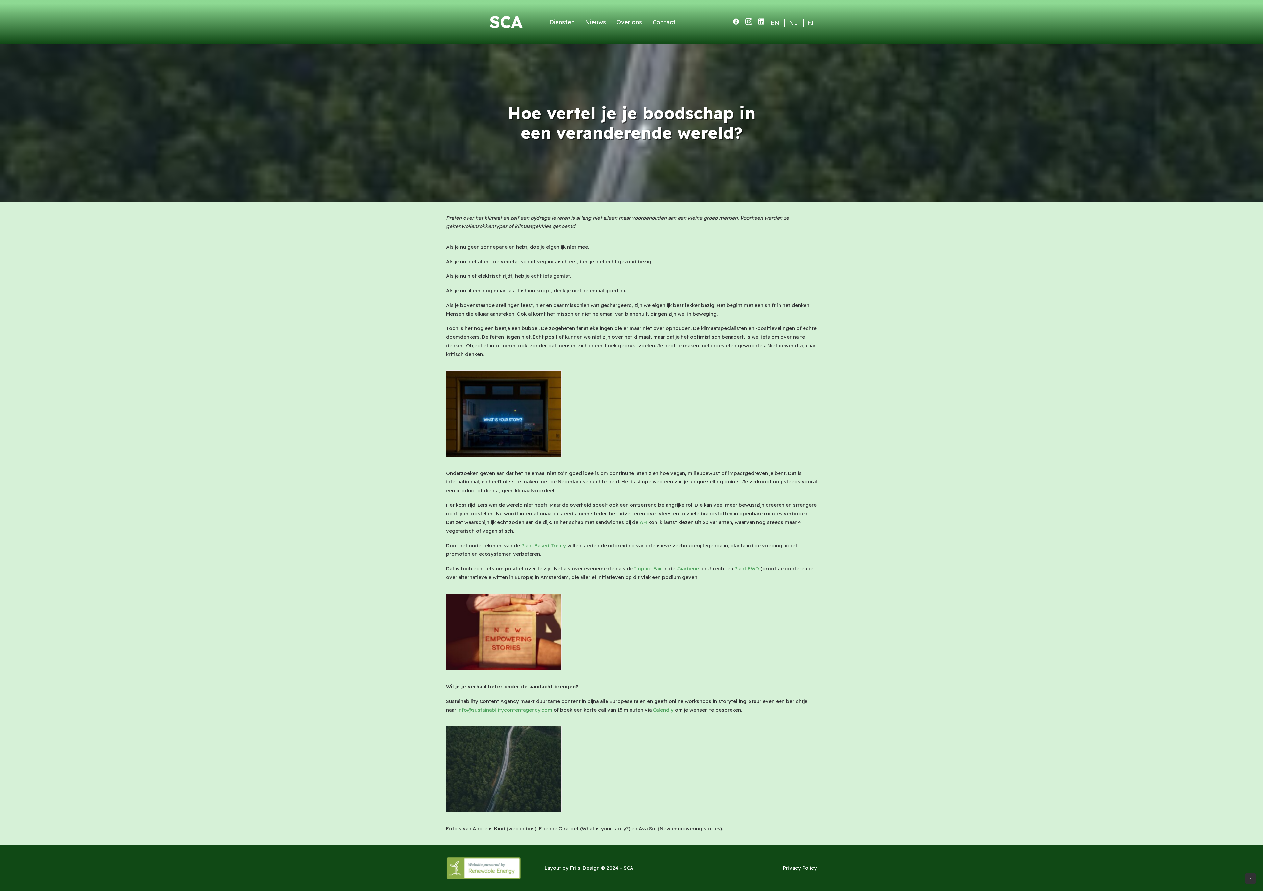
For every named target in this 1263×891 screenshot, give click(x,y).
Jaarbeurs (689, 568)
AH (643, 522)
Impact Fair (648, 568)
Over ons (629, 22)
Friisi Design (585, 868)
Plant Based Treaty (543, 545)
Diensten (562, 22)
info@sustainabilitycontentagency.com (505, 710)
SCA (506, 22)
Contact (664, 22)
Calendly (663, 710)
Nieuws (595, 22)
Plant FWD (746, 568)
